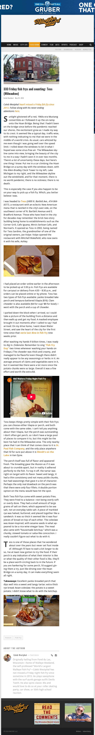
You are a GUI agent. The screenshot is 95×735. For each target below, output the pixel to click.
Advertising (87, 731)
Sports (64, 44)
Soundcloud (68, 49)
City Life (24, 44)
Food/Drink (34, 44)
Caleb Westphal (9, 98)
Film (51, 44)
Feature (8, 638)
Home (9, 44)
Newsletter (87, 49)
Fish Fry (18, 638)
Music (15, 44)
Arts (57, 44)
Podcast (73, 44)
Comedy (44, 44)
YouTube (58, 49)
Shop (81, 44)
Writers (78, 731)
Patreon (78, 49)
